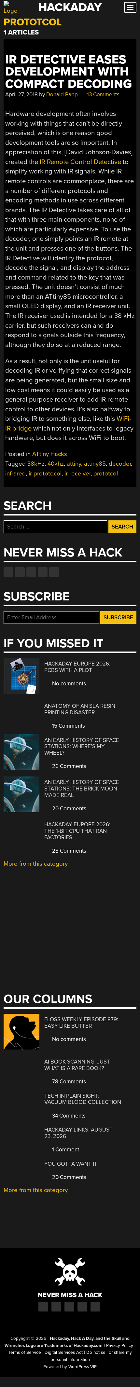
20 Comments (68, 808)
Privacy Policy (119, 1345)
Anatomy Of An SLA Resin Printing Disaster (79, 709)
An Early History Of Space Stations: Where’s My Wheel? (81, 746)
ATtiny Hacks (49, 454)
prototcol (105, 473)
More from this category (36, 863)
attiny (74, 463)
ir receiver (77, 473)
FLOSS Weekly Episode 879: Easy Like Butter (81, 1022)
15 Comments (68, 725)
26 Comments (68, 766)
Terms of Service (24, 1352)
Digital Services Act (64, 1352)
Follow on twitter (20, 572)
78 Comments (68, 1081)
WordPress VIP (82, 1366)
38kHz (36, 463)
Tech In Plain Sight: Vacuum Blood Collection (82, 1099)
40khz (56, 463)
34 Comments (68, 1115)
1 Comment (65, 1149)
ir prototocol (45, 473)
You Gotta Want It (70, 1163)
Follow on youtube (31, 572)
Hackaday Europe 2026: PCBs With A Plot (77, 667)
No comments (68, 683)
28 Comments (68, 850)
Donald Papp (62, 94)
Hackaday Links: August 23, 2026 (78, 1133)
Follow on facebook (8, 572)
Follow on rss (43, 572)
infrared (15, 473)
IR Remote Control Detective (80, 162)
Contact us (54, 572)
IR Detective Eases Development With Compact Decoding (68, 71)
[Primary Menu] (130, 7)
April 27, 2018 (21, 94)
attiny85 (95, 463)
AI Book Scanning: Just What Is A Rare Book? (77, 1065)
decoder (120, 463)
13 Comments (102, 94)
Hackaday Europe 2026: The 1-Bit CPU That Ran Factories (77, 831)
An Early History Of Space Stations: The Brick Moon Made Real (81, 788)
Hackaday (70, 7)
